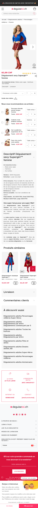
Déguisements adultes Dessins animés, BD (16, 347)
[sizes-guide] (16, 98)
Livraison (13, 86)
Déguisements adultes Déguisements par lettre (14, 336)
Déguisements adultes (15, 19)
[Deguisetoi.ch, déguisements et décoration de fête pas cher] (19, 9)
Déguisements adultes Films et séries (16, 342)
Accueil (4, 19)
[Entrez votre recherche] (33, 14)
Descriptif (5, 86)
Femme (11, 22)
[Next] (32, 47)
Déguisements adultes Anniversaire (18, 362)
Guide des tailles (7, 98)
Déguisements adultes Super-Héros (18, 352)
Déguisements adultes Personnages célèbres (18, 357)
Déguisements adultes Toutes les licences (17, 330)
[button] (19, 445)
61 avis (34, 73)
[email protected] (28, 397)
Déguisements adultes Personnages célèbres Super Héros (18, 317)
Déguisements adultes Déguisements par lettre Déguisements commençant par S (17, 323)
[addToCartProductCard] (15, 283)
